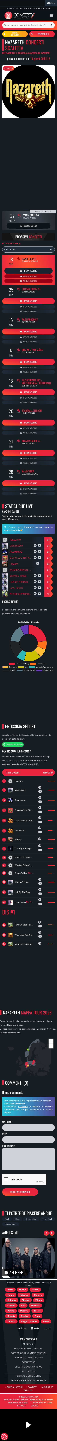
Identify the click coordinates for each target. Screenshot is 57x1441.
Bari (23, 1305)
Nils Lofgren (33, 873)
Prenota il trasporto (30, 281)
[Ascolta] (35, 546)
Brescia (11, 1316)
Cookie (34, 1406)
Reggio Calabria (29, 1321)
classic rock (11, 1224)
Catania (11, 1305)
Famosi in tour (15, 1387)
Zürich (38, 1300)
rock (7, 1219)
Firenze (25, 1300)
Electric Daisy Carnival (28, 1367)
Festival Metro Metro (28, 1376)
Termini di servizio (18, 1403)
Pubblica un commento (20, 1191)
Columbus (15, 34)
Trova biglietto (30, 270)
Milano (22, 1289)
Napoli (35, 1289)
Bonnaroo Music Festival (28, 1348)
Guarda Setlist (30, 225)
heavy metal (31, 1219)
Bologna (11, 1300)
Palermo (24, 1295)
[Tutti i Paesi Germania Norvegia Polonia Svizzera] (28, 249)
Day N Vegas (28, 1362)
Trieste (37, 1311)
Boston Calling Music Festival (28, 1353)
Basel (46, 1321)
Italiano (52, 3)
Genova (38, 1295)
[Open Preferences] (4, 1436)
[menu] (52, 15)
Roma (10, 1289)
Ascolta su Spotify (14, 744)
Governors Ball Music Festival (28, 1380)
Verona (10, 1311)
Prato (37, 1316)
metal (17, 1219)
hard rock (47, 1219)
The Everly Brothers (34, 902)
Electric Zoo (28, 1371)
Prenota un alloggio (30, 276)
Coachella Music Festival (28, 1357)
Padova (24, 1311)
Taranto (11, 1321)
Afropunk (28, 1344)
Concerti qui (43, 34)
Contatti (32, 1387)
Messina (35, 1305)
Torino (10, 1295)
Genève (24, 1316)
